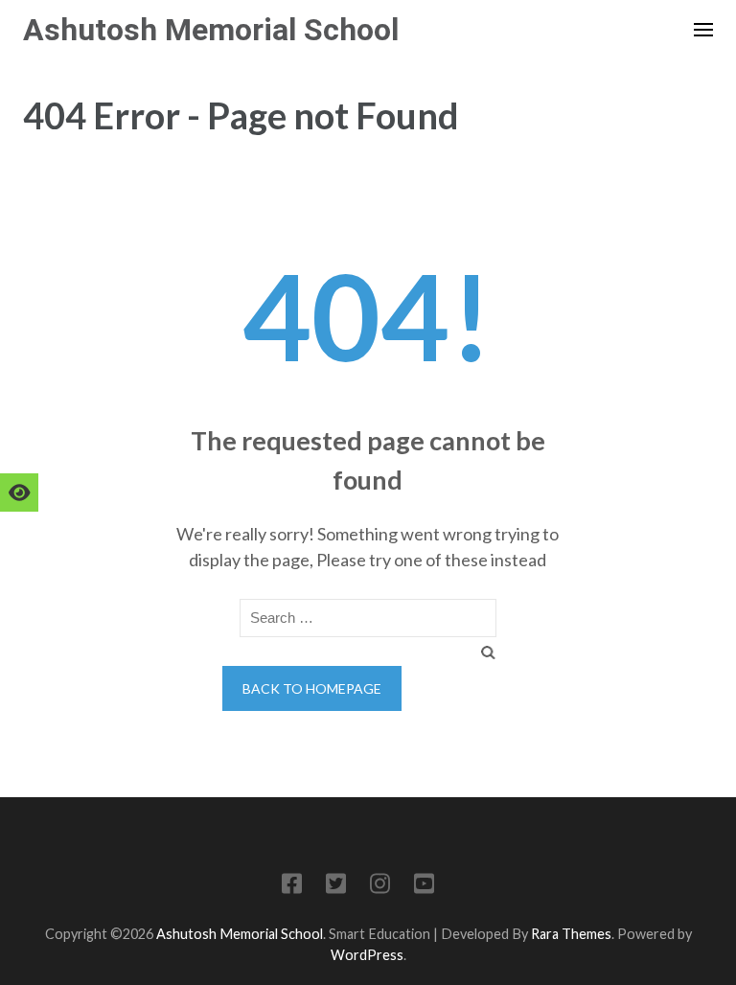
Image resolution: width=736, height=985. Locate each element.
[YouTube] (424, 887)
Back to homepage (311, 688)
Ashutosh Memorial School (211, 29)
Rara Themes (571, 934)
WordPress (367, 955)
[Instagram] (380, 887)
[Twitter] (336, 887)
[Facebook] (292, 887)
